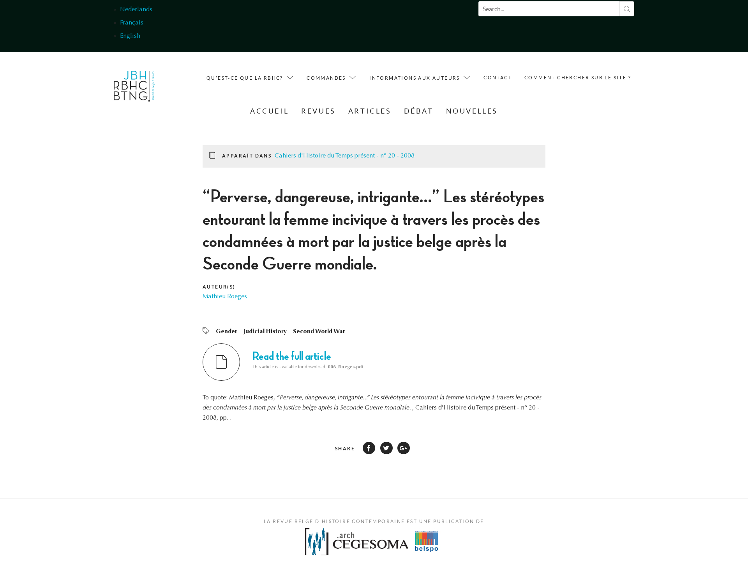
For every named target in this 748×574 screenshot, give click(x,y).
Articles (370, 111)
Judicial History (265, 332)
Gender (226, 332)
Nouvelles (472, 111)
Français (131, 23)
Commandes (326, 77)
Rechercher (626, 8)
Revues (318, 111)
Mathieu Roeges (225, 297)
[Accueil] (134, 88)
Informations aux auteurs (414, 77)
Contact (497, 77)
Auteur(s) (219, 286)
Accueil (269, 111)
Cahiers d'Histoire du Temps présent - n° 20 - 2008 (345, 156)
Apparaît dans (247, 155)
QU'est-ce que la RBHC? (244, 77)
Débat (419, 111)
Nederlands (136, 10)
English (130, 36)
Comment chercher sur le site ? (577, 77)
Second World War (319, 332)
